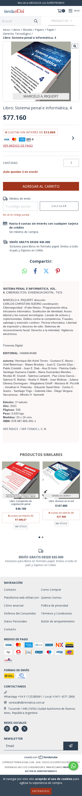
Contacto (10, 589)
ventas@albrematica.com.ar (27, 702)
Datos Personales (15, 621)
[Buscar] (36, 20)
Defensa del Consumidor (20, 613)
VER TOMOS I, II (31, 429)
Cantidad (10, 163)
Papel (50, 30)
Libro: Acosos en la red (61, 501)
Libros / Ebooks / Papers (28, 30)
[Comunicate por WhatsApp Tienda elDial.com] (73, 765)
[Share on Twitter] (46, 271)
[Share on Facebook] (35, 271)
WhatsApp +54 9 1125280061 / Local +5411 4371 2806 (39, 696)
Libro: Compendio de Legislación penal (21, 503)
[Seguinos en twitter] (24, 729)
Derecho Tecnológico (17, 34)
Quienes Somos (51, 597)
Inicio (6, 30)
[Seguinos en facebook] (16, 729)
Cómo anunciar (14, 605)
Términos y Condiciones (56, 613)
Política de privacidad (54, 605)
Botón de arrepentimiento (58, 621)
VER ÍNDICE (10, 429)
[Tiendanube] (41, 758)
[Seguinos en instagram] (7, 729)
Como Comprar (51, 589)
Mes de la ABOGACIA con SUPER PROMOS (41, 3)
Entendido (41, 791)
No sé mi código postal (16, 214)
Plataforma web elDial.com (21, 597)
